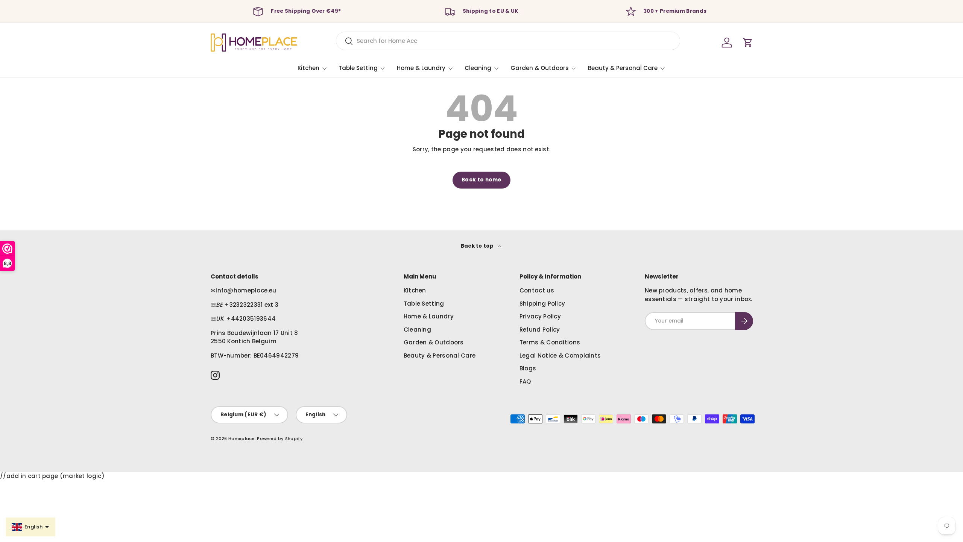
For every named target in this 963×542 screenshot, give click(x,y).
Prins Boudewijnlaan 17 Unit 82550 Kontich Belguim (254, 337)
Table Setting (358, 68)
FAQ (525, 381)
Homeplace (241, 438)
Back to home (481, 179)
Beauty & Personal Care (623, 68)
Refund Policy (539, 329)
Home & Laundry (421, 68)
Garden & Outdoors (539, 68)
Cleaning (478, 68)
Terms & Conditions (549, 342)
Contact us (536, 290)
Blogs (527, 368)
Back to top (478, 246)
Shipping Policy (542, 304)
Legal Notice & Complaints (560, 355)
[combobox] (508, 41)
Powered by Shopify (279, 438)
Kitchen (308, 68)
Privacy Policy (540, 316)
